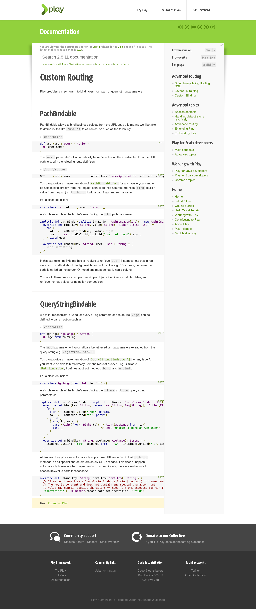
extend (222, 45)
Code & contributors (151, 570)
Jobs (105, 570)
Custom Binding (185, 95)
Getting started (184, 205)
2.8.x (120, 47)
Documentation (169, 10)
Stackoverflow (109, 541)
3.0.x (209, 50)
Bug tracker (150, 575)
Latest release (184, 201)
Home (179, 196)
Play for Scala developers (191, 175)
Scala (205, 57)
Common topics (185, 180)
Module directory (186, 233)
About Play (182, 224)
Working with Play (186, 215)
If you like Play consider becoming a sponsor (175, 541)
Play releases (184, 228)
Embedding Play (185, 133)
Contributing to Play (187, 219)
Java (212, 57)
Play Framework (55, 9)
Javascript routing (186, 91)
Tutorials (60, 575)
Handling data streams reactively (189, 117)
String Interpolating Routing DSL (192, 84)
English (207, 65)
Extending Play (184, 128)
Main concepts (184, 149)
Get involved (150, 579)
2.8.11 (96, 47)
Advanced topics (186, 154)
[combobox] (98, 57)
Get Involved (201, 10)
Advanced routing (186, 124)
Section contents (186, 111)
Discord (92, 541)
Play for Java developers (191, 170)
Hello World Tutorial (187, 210)
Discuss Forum (74, 541)
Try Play (142, 10)
